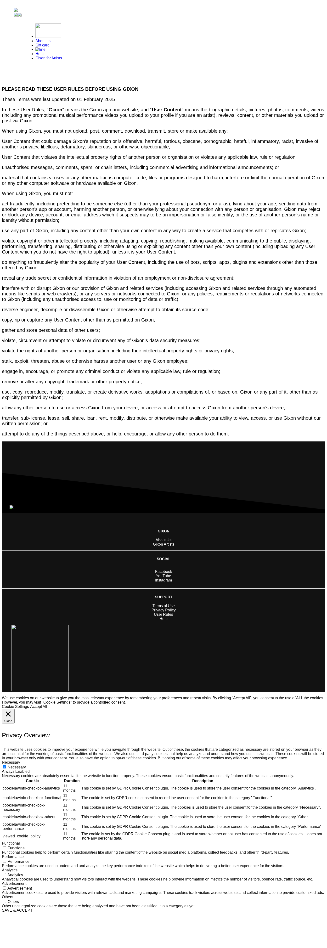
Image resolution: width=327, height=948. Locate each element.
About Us (163, 540)
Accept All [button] (38, 707)
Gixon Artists (163, 544)
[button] (18, 15)
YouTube (163, 576)
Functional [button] (11, 843)
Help (39, 54)
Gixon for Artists (48, 58)
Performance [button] (13, 857)
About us (43, 41)
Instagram (163, 580)
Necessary (17, 767)
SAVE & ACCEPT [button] (17, 910)
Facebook (163, 572)
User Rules (163, 614)
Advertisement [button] (14, 883)
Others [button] (7, 897)
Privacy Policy (164, 610)
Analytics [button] (9, 870)
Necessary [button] (11, 762)
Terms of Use (163, 606)
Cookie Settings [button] (15, 707)
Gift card (42, 45)
